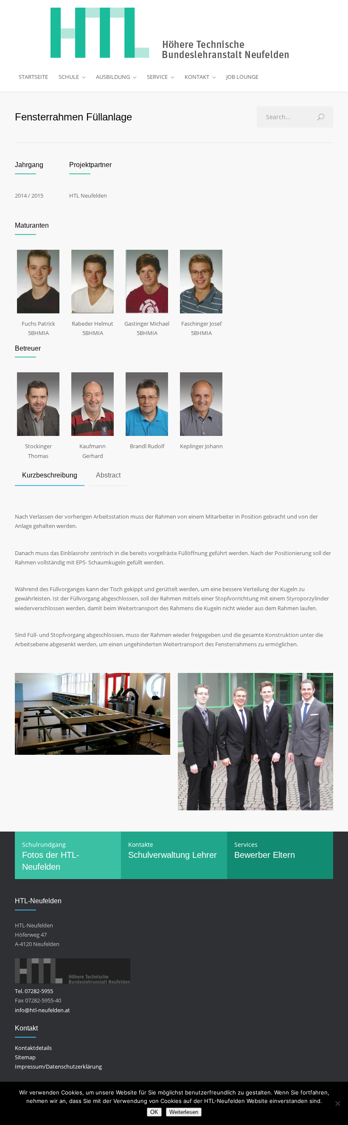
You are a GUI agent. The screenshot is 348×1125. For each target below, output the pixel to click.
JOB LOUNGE (242, 77)
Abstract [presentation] (108, 475)
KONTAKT (197, 77)
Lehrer (204, 855)
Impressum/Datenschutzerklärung (58, 1066)
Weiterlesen (183, 1112)
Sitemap (25, 1057)
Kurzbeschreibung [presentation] (49, 475)
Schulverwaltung (159, 855)
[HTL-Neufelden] (174, 33)
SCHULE (69, 77)
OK (154, 1112)
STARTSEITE (33, 77)
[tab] (49, 476)
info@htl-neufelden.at (42, 1010)
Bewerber (252, 855)
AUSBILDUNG (113, 77)
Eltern (284, 855)
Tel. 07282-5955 (34, 991)
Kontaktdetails (33, 1048)
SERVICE (157, 77)
